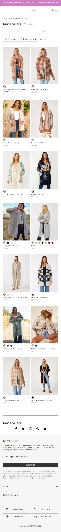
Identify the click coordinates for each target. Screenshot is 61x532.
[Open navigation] (4, 10)
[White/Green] (5, 191)
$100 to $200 (28, 39)
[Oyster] (46, 243)
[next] (59, 2)
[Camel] (39, 243)
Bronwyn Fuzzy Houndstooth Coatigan (14, 90)
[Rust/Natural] (33, 87)
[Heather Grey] (5, 243)
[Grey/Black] (33, 294)
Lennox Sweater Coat (39, 246)
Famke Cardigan (37, 194)
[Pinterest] (37, 428)
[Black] (43, 243)
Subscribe (30, 465)
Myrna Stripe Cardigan (39, 297)
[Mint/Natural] (5, 346)
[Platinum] (33, 243)
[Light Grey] (8, 294)
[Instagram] (30, 428)
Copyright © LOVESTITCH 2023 (30, 526)
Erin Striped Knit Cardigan (12, 194)
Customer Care (11, 494)
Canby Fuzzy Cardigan (39, 90)
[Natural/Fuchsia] (33, 346)
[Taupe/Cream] (5, 87)
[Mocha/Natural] (33, 140)
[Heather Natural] (11, 243)
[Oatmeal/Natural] (5, 140)
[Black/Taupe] (36, 346)
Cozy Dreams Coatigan (12, 143)
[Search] (48, 10)
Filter (17, 31)
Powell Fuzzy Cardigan (11, 400)
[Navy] (8, 243)
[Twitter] (23, 428)
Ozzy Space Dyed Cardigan (13, 349)
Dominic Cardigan (38, 143)
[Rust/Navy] (11, 346)
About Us (7, 486)
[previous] (2, 2)
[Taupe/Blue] (5, 397)
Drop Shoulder (14, 18)
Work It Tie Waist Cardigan (41, 400)
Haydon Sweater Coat (11, 246)
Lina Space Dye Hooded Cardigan (15, 297)
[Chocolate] (52, 243)
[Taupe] (5, 294)
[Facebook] (16, 428)
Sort (43, 31)
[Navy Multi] (33, 191)
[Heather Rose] (36, 243)
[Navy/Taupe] (8, 346)
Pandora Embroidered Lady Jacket (43, 349)
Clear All (43, 39)
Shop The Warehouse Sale (47, 3)
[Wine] (49, 243)
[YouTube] (45, 428)
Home (5, 18)
